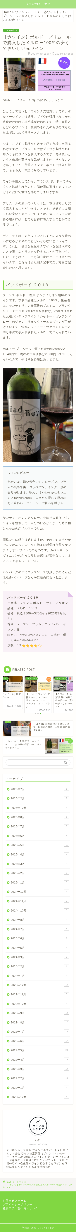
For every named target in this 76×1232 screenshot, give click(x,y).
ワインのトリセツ (38, 4)
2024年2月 (39, 966)
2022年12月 (39, 1096)
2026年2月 (39, 798)
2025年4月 (39, 854)
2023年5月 (39, 1050)
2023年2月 (39, 1078)
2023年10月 (39, 1003)
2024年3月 (39, 957)
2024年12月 (39, 891)
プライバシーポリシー (17, 1204)
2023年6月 (39, 1041)
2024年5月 (39, 947)
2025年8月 (39, 817)
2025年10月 (39, 807)
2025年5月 (39, 845)
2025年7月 (39, 826)
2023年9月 (39, 1013)
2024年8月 (39, 919)
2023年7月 (39, 1031)
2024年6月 (39, 938)
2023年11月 (39, 994)
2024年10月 (39, 910)
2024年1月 (39, 975)
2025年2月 (39, 873)
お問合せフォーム (14, 1200)
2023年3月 (39, 1069)
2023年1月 (39, 1087)
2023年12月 (39, 985)
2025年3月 (39, 863)
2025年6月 (39, 835)
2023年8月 (39, 1022)
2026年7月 (39, 789)
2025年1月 (39, 882)
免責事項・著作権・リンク (20, 1208)
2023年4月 (39, 1059)
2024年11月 (39, 901)
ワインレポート (11, 30)
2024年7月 (39, 929)
